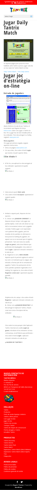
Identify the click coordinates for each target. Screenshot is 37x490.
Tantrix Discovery (9, 441)
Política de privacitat (10, 467)
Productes (7, 412)
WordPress (18, 487)
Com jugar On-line (9, 419)
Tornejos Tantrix (9, 425)
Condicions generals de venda (13, 471)
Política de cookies (10, 469)
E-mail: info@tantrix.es (11, 391)
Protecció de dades (10, 465)
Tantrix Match (8, 447)
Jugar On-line (8, 421)
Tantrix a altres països (11, 416)
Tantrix (6, 410)
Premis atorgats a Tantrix (12, 430)
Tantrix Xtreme (8, 443)
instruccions (8, 130)
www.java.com (14, 137)
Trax (5, 454)
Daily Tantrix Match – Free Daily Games (16, 72)
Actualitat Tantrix (9, 432)
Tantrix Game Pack (10, 445)
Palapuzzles (7, 456)
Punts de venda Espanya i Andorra (15, 414)
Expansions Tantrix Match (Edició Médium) (17, 449)
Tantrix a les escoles (10, 423)
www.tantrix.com (21, 148)
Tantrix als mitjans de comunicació (15, 428)
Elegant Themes (18, 485)
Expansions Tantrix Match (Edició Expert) (17, 452)
